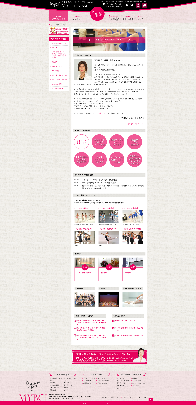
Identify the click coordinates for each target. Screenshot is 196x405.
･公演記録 (103, 380)
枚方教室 (104, 273)
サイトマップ (142, 397)
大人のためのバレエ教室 (113, 16)
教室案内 (66, 382)
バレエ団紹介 (87, 380)
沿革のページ (103, 113)
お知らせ (141, 16)
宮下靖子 (89, 378)
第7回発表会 (135, 385)
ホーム (53, 25)
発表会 (66, 387)
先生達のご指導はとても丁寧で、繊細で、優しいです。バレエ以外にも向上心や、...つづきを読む (91, 323)
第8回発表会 (120, 385)
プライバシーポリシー (128, 397)
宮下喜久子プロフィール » (136, 124)
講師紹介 (52, 382)
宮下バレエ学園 (59, 16)
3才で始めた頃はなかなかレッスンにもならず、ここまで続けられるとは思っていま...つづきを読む (91, 337)
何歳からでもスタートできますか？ (126, 320)
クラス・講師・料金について (70, 379)
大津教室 (128, 273)
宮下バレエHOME (97, 14)
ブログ (66, 390)
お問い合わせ (128, 16)
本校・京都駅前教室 (84, 273)
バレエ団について (78, 16)
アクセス (138, 5)
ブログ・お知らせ (102, 383)
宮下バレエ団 (96, 374)
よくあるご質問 (54, 385)
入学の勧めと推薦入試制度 (56, 379)
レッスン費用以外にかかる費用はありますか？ (129, 335)
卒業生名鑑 (53, 390)
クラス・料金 (120, 378)
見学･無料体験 (68, 385)
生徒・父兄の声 (54, 387)
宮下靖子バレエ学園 (59, 39)
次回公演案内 (87, 383)
